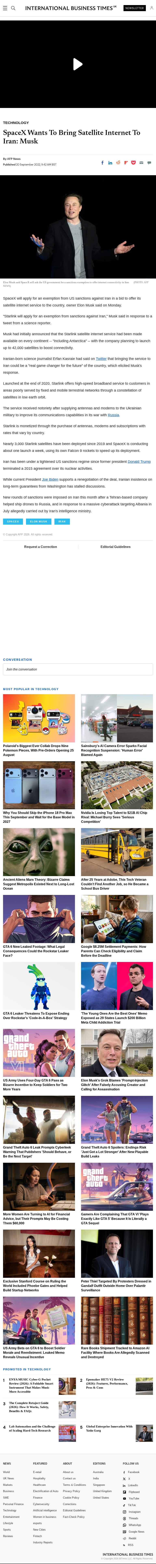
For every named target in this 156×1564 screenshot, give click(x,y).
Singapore (99, 1484)
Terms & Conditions (74, 1484)
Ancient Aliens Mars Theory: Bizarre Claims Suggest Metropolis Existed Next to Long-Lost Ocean (38, 884)
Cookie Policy (71, 1497)
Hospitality (39, 1478)
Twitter (101, 359)
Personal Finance (13, 1504)
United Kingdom (102, 1491)
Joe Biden (50, 479)
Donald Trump (139, 462)
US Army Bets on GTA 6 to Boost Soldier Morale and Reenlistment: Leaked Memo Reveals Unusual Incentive (34, 1352)
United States (101, 1497)
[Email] (141, 162)
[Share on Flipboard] (126, 162)
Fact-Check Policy (74, 1516)
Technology (9, 1510)
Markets (8, 1484)
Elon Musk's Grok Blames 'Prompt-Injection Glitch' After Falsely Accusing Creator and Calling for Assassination (114, 1085)
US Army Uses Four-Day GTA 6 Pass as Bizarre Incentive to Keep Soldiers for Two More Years (35, 1085)
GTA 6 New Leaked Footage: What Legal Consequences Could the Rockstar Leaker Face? (36, 951)
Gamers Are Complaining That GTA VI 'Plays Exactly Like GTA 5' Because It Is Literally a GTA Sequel (115, 1219)
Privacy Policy (71, 1491)
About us (68, 1472)
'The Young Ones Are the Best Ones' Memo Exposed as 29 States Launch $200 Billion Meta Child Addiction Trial (114, 1018)
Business (8, 1491)
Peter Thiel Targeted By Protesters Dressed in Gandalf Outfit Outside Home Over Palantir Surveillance (116, 1286)
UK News (8, 1478)
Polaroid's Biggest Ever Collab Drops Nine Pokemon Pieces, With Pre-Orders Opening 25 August (38, 750)
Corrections (69, 1504)
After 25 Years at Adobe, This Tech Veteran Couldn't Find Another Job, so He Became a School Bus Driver (114, 884)
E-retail (37, 1472)
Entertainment (11, 1516)
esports (37, 1523)
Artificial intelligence (45, 1510)
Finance (37, 1497)
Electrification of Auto (45, 1491)
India (96, 1478)
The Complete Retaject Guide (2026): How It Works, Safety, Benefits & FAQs (29, 1407)
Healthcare (39, 1484)
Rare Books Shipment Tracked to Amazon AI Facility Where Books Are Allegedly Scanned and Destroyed (115, 1352)
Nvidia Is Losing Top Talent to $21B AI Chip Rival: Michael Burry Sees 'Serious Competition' (114, 817)
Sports (7, 1529)
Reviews (8, 1536)
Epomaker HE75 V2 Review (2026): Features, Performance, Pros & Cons (107, 1383)
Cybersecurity (41, 1504)
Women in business (44, 1516)
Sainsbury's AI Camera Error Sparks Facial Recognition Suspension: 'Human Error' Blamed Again (114, 750)
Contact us (69, 1478)
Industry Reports (43, 1542)
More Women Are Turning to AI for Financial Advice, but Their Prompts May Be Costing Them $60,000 (36, 1219)
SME (6, 1497)
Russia (113, 415)
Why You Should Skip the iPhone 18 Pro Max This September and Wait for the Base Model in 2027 (39, 817)
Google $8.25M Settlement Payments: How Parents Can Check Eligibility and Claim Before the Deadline (113, 951)
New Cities (39, 1529)
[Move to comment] (149, 162)
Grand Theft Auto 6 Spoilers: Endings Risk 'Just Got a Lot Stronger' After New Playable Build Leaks (114, 1152)
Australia (98, 1472)
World (6, 1472)
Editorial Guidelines (116, 547)
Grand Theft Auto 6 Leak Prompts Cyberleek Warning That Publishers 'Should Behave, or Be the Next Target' (37, 1152)
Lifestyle (8, 1523)
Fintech (37, 1536)
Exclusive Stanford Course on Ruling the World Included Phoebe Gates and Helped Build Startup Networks (35, 1286)
